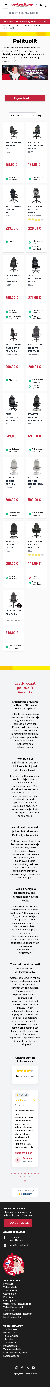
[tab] (11, 1173)
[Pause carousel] (25, 1180)
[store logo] (22, 5)
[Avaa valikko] (5, 5)
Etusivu (6, 25)
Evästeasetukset (11, 1356)
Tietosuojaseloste (12, 1349)
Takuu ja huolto (10, 1336)
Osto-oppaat (9, 1300)
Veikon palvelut (10, 1287)
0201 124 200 (15, 1237)
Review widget (23, 1190)
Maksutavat (9, 1332)
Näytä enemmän (23, 1153)
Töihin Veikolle (10, 1290)
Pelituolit (10, 28)
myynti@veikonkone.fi (18, 1245)
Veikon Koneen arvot (13, 1307)
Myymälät (8, 1284)
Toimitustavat (10, 1329)
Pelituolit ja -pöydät (31, 25)
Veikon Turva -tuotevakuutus (17, 1304)
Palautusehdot (10, 1346)
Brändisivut (8, 1297)
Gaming (16, 25)
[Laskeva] (39, 115)
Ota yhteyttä (9, 1294)
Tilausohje (8, 1339)
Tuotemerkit (9, 1310)
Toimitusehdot (10, 1342)
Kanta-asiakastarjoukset (15, 1352)
